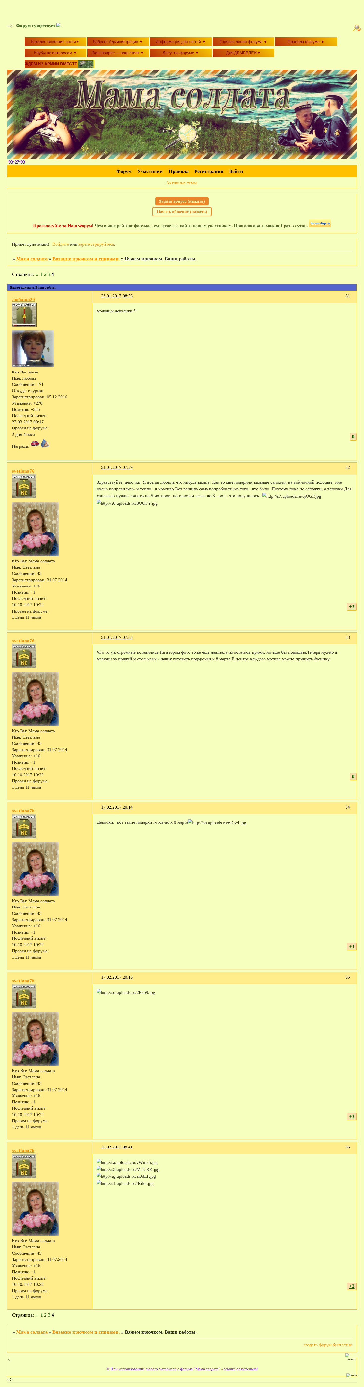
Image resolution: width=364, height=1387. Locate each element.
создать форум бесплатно (328, 1344)
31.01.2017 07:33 (117, 637)
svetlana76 (23, 471)
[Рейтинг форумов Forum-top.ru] (320, 225)
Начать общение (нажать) (182, 211)
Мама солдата (32, 258)
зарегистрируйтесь (96, 244)
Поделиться (99, 299)
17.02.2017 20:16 (117, 977)
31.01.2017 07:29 (117, 467)
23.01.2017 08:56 (117, 295)
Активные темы (181, 182)
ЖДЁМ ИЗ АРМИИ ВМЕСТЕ (51, 64)
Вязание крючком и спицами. (86, 258)
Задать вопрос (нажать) (182, 201)
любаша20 (23, 299)
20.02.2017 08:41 (117, 1147)
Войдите (60, 244)
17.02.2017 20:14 (117, 807)
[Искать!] (357, 28)
